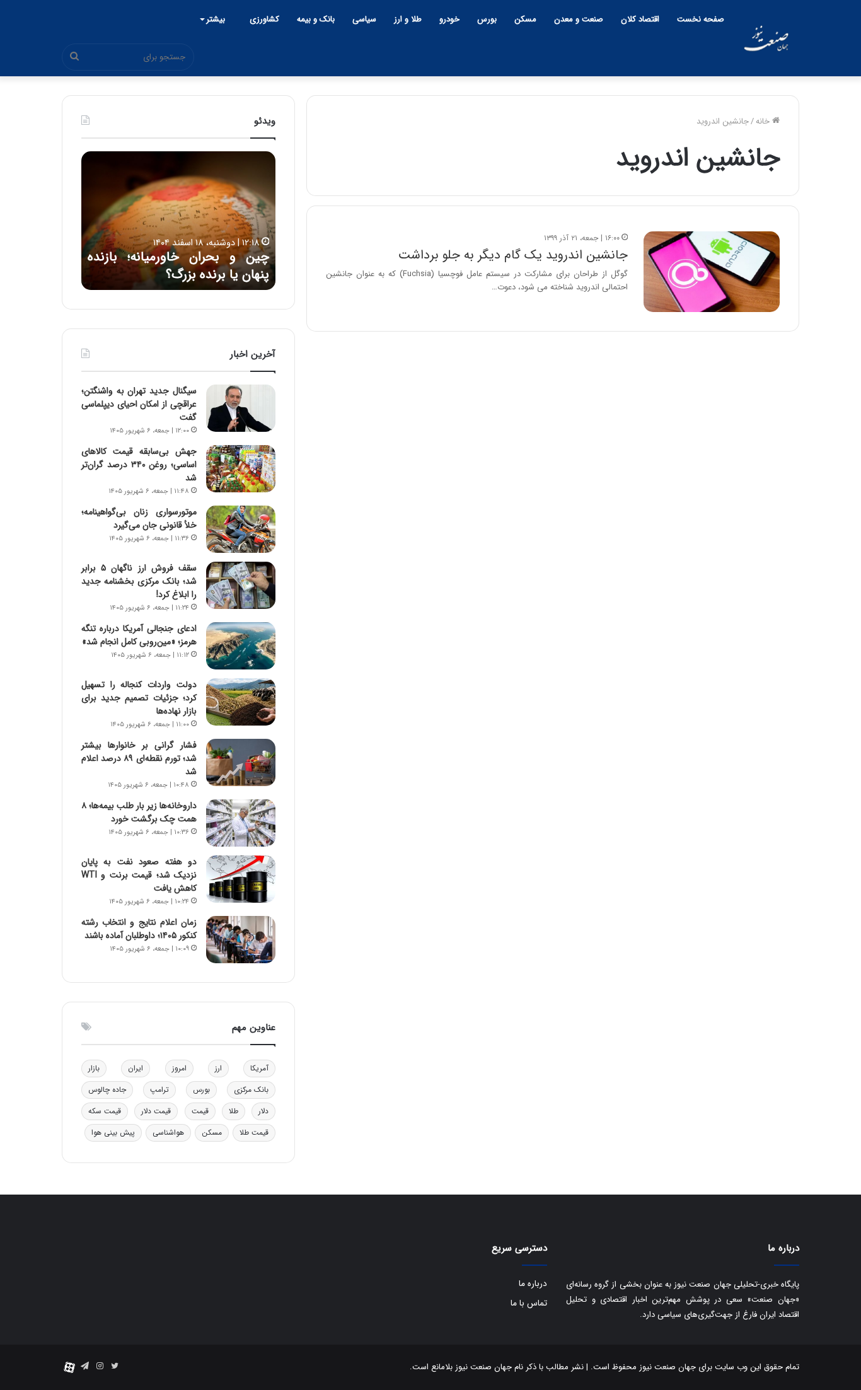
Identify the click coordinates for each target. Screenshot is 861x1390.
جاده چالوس (107, 1090)
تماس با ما (529, 1303)
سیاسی (364, 19)
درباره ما (533, 1283)
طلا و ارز (408, 19)
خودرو (449, 19)
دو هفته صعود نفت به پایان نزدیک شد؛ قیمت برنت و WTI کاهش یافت (139, 875)
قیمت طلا (254, 1132)
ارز (218, 1068)
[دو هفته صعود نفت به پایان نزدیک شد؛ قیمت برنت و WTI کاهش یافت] (240, 879)
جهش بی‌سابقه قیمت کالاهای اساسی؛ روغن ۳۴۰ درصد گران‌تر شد (139, 464)
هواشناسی (168, 1132)
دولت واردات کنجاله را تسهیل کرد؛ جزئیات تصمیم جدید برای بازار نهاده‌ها (139, 698)
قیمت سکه (104, 1111)
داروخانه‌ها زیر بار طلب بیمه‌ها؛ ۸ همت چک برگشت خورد (139, 812)
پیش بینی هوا (113, 1132)
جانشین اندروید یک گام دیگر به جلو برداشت (513, 255)
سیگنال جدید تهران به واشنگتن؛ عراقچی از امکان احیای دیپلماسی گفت (139, 404)
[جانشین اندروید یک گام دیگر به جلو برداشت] (712, 271)
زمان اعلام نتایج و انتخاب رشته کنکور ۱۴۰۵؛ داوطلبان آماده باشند (139, 928)
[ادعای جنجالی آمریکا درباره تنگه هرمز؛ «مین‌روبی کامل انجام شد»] (240, 645)
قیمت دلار (156, 1111)
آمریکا (259, 1068)
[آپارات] (69, 1367)
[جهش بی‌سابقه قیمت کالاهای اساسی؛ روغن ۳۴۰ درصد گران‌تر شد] (240, 468)
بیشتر (215, 19)
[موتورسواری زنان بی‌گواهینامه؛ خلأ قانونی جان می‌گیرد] (240, 529)
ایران (135, 1068)
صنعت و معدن (578, 19)
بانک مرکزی (251, 1090)
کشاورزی (264, 19)
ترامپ (159, 1090)
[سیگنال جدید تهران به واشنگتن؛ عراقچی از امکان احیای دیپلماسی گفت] (240, 408)
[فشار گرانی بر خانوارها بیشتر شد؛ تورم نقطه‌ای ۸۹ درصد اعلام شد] (240, 762)
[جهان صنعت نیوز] (766, 38)
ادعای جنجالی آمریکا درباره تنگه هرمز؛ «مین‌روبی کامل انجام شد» (139, 635)
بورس (487, 19)
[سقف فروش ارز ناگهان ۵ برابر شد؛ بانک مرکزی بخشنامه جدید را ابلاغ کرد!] (240, 585)
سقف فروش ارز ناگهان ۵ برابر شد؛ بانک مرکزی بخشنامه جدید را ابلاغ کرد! (139, 581)
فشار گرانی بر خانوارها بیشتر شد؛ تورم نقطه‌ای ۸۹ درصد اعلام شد (139, 758)
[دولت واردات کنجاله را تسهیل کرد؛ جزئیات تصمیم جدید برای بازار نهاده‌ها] (240, 702)
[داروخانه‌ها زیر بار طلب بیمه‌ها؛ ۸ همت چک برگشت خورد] (240, 823)
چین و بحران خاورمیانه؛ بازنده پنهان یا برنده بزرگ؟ (178, 266)
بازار (94, 1068)
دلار (263, 1111)
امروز (179, 1068)
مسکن (525, 19)
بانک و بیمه (316, 19)
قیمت (200, 1111)
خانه (764, 121)
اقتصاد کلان (640, 19)
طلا (233, 1111)
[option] (178, 220)
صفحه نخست (700, 19)
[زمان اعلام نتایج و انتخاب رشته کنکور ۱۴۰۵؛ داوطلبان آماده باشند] (240, 939)
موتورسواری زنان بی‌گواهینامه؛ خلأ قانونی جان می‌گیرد (139, 518)
